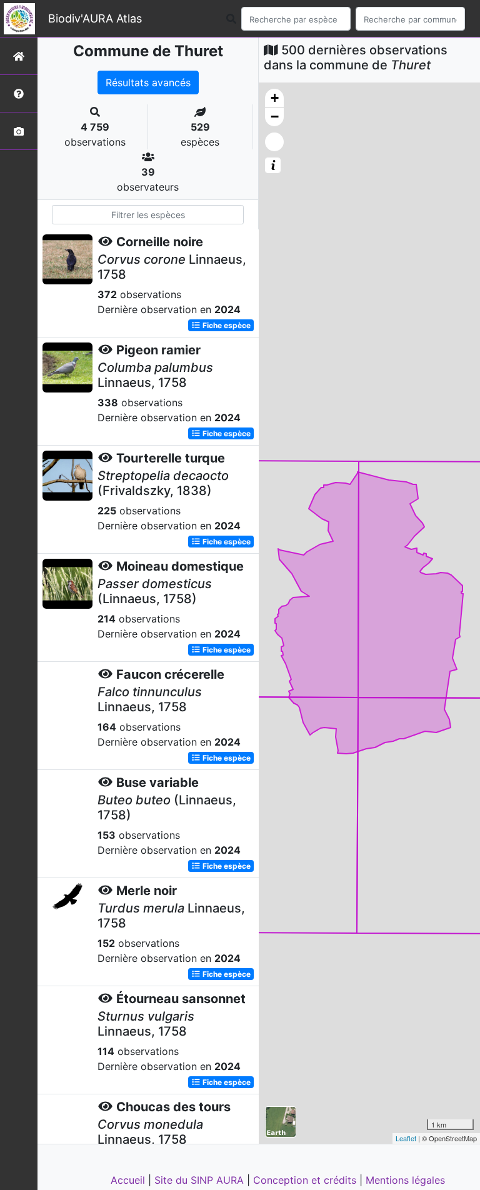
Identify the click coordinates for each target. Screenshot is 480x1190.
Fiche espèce (226, 325)
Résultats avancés (148, 82)
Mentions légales (405, 1180)
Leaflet (406, 1138)
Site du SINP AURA (200, 1180)
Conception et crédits (306, 1180)
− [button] (275, 116)
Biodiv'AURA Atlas (95, 18)
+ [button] (275, 98)
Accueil (129, 1180)
